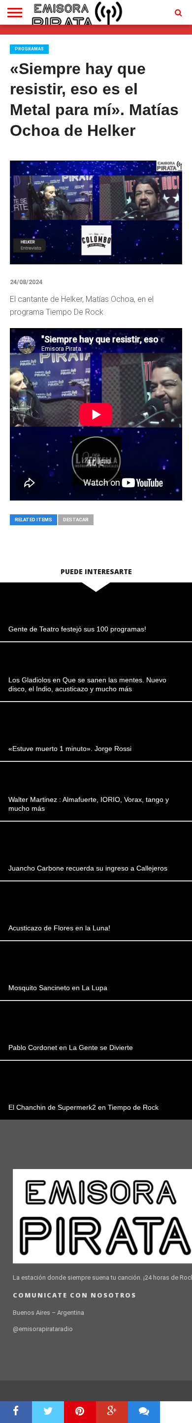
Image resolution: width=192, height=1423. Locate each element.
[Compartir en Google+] (112, 1412)
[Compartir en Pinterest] (80, 1412)
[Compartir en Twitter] (48, 1412)
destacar (76, 519)
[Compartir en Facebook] (16, 1412)
